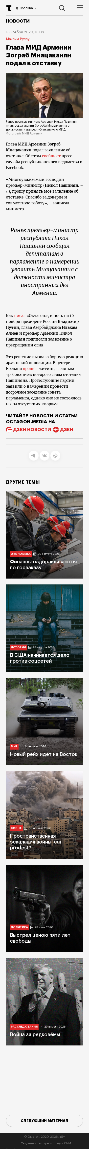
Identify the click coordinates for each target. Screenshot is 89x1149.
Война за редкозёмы (35, 1034)
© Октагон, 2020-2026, (44, 1136)
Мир (14, 746)
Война (16, 828)
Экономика (21, 554)
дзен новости (32, 429)
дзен (66, 429)
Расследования (24, 1026)
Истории (18, 647)
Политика (19, 927)
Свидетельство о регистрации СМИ (46, 1143)
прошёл (30, 368)
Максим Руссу (17, 39)
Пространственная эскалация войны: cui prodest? (35, 842)
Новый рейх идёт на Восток (43, 754)
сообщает (51, 156)
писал (19, 315)
